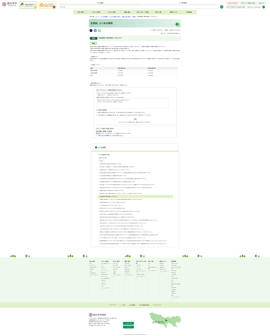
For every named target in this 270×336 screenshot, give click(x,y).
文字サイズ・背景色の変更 (248, 3)
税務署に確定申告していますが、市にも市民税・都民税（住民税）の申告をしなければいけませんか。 (121, 199)
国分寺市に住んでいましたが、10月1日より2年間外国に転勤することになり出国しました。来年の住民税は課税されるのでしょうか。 (129, 220)
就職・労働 (162, 267)
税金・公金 (104, 272)
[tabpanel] (141, 7)
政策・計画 (174, 270)
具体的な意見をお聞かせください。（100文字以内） (110, 97)
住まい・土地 (104, 276)
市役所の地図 (128, 323)
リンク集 (123, 305)
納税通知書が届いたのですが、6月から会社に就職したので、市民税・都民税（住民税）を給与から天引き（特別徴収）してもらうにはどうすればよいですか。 (133, 240)
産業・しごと (173, 12)
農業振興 (162, 263)
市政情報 (189, 12)
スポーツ (138, 267)
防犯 (91, 271)
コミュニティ (104, 282)
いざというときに (232, 3)
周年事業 (173, 293)
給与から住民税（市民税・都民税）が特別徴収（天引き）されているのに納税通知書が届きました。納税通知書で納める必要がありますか (129, 234)
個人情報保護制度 (144, 305)
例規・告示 (174, 272)
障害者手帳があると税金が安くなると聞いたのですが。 (112, 190)
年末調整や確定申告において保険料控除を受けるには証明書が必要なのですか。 (117, 181)
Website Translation (254, 7)
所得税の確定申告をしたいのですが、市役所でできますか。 (113, 202)
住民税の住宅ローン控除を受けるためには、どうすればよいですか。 (115, 169)
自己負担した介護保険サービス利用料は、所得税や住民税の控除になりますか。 (117, 166)
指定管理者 (174, 287)
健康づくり (127, 267)
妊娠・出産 (115, 263)
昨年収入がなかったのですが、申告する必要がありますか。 (113, 208)
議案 (172, 295)
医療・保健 (127, 263)
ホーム (97, 16)
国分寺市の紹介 (175, 263)
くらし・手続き (96, 12)
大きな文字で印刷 (172, 33)
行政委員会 (174, 289)
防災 (91, 263)
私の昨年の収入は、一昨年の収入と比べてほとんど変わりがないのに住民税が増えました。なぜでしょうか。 (123, 223)
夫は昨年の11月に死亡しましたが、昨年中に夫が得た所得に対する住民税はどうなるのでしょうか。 (121, 226)
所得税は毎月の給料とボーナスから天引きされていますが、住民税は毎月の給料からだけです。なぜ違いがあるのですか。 (126, 187)
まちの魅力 (139, 269)
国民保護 (92, 269)
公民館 (114, 271)
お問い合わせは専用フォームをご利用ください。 (111, 135)
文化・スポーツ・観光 (143, 12)
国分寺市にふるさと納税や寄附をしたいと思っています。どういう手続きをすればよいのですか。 (121, 193)
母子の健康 (115, 265)
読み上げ (261, 3)
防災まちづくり (93, 265)
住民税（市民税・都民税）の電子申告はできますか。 (111, 163)
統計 (172, 282)
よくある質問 (104, 16)
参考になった (101, 95)
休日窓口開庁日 (128, 326)
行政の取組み (174, 265)
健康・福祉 (127, 12)
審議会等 (173, 291)
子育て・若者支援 (116, 267)
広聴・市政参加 (175, 278)
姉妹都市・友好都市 (140, 274)
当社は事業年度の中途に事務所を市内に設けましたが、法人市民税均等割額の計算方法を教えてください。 (123, 178)
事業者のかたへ (163, 269)
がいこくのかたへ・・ (236, 7)
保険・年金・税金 (126, 16)
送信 (135, 119)
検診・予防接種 (128, 265)
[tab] (100, 3)
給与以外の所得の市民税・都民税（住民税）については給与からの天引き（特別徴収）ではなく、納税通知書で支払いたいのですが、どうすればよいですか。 (133, 243)
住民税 (134, 16)
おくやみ (103, 268)
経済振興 (162, 265)
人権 (149, 265)
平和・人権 (158, 12)
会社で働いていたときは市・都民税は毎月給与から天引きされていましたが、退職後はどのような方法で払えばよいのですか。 (127, 184)
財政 (172, 280)
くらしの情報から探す (114, 16)
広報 (172, 276)
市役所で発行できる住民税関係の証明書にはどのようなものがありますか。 (117, 214)
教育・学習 (115, 269)
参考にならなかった (113, 95)
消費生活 (103, 280)
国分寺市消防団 (93, 267)
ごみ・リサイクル (105, 270)
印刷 (162, 33)
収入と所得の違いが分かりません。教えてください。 (111, 205)
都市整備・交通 (105, 274)
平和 (149, 263)
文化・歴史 (139, 265)
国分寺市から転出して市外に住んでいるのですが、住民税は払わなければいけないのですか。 (120, 211)
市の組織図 (132, 305)
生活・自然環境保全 (105, 278)
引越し (103, 266)
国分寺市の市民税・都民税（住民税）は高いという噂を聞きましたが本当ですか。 (117, 217)
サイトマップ (113, 305)
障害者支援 (127, 271)
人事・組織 (174, 274)
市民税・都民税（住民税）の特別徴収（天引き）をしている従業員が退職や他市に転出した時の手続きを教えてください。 (125, 172)
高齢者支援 (127, 269)
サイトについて (157, 305)
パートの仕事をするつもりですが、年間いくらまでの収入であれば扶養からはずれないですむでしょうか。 (123, 237)
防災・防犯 (81, 12)
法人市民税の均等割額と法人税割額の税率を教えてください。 (113, 175)
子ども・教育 (112, 12)
